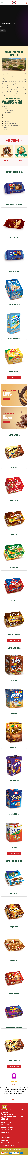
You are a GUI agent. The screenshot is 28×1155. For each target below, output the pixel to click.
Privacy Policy (4, 1135)
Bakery (3, 1143)
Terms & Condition (14, 1135)
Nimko (12, 1145)
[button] (25, 2)
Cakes (15, 1143)
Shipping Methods (6, 1137)
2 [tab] (14, 1099)
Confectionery (6, 1145)
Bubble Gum (9, 1143)
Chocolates (21, 1143)
